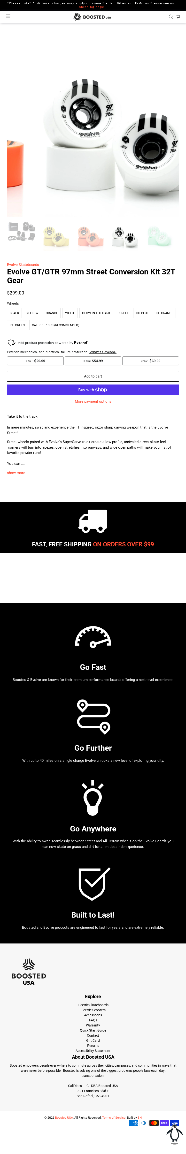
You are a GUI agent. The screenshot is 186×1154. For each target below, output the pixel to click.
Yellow (32, 313)
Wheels (13, 303)
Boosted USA (64, 1117)
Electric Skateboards (93, 1005)
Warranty (93, 1025)
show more (16, 473)
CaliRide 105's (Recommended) (55, 325)
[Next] (171, 130)
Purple (123, 313)
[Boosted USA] (93, 17)
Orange (52, 313)
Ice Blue (142, 313)
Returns (93, 1046)
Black (14, 313)
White (70, 313)
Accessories (93, 1015)
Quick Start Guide (93, 1030)
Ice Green (17, 325)
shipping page (91, 7)
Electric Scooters (93, 1010)
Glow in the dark (96, 313)
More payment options (93, 401)
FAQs (93, 1020)
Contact (93, 1035)
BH (140, 1117)
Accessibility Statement (93, 1051)
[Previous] (14, 130)
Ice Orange (164, 313)
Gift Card (93, 1040)
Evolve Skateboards (23, 265)
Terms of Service (113, 1117)
